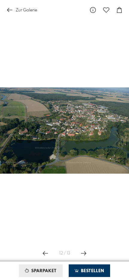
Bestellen (92, 271)
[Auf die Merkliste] (106, 10)
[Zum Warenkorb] (119, 10)
